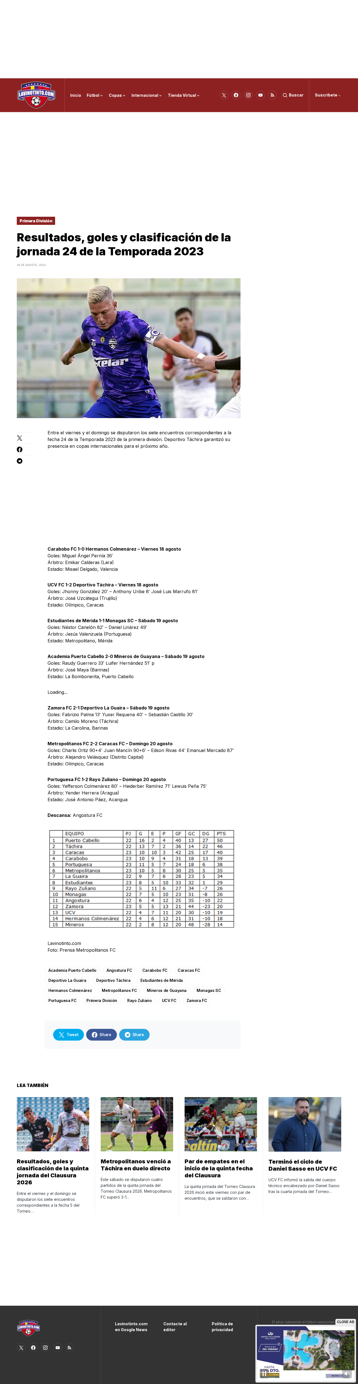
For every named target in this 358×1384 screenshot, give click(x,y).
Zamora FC (197, 1000)
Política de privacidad (222, 1326)
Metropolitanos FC (119, 990)
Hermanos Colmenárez (70, 990)
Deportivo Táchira (113, 980)
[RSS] (272, 95)
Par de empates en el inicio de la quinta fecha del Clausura (219, 1168)
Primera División (36, 220)
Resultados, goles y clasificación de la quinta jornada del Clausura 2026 (53, 1172)
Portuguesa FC (62, 1000)
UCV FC (169, 1000)
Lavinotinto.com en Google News (131, 1326)
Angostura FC (119, 970)
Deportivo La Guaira (67, 980)
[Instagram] (248, 95)
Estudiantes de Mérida (161, 980)
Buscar (296, 95)
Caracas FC (189, 970)
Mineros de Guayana (167, 990)
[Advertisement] (179, 39)
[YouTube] (260, 95)
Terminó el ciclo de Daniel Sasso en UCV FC (302, 1165)
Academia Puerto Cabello (72, 970)
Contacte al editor (175, 1326)
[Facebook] (236, 95)
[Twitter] (224, 95)
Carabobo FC (155, 970)
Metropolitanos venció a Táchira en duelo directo (136, 1165)
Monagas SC (209, 990)
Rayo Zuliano (139, 1000)
